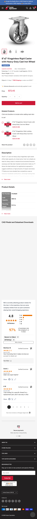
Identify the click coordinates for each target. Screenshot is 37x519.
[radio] (26, 315)
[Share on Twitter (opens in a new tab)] (12, 379)
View (8, 124)
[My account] (30, 8)
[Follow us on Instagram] (9, 501)
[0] (34, 8)
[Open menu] (2, 8)
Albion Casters (7, 69)
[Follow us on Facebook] (3, 501)
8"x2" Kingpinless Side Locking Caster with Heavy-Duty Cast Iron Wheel (22, 133)
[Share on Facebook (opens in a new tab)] (9, 379)
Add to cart (18, 103)
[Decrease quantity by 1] (10, 96)
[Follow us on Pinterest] (13, 501)
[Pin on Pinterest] (27, 144)
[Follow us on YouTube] (16, 501)
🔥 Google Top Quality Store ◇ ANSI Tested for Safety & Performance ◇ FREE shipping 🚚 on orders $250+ (18, 2)
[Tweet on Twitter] (31, 144)
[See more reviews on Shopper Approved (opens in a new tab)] (15, 379)
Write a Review (18, 342)
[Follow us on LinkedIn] (19, 501)
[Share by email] (34, 144)
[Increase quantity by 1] (19, 96)
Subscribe (7, 478)
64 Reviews (12, 323)
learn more (24, 433)
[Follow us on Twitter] (6, 501)
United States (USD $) (8, 492)
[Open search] (27, 8)
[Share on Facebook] (24, 144)
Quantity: (4, 96)
